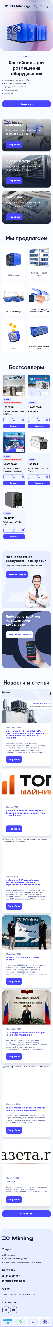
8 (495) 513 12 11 (11, 1276)
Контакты (8, 1270)
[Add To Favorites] (18, 393)
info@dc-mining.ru (14, 1280)
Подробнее (26, 104)
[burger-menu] (6, 6)
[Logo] (21, 6)
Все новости (26, 1213)
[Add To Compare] (22, 393)
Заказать (14, 426)
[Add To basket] (14, 420)
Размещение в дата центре (14, 1259)
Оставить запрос (17, 574)
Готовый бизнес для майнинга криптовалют (22, 1262)
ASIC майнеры (8, 1255)
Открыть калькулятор (19, 634)
